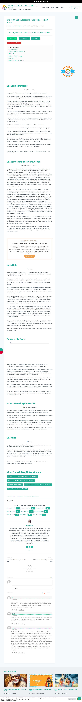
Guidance (66, 5)
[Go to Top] (79, 698)
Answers (66, 6)
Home (43, 7)
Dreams (66, 7)
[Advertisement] (29, 72)
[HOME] (7, 26)
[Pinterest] (43, 1)
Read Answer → (30, 256)
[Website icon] (29, 547)
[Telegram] (45, 1)
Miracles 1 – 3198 (12, 38)
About (47, 7)
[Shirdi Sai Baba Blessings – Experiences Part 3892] (15, 680)
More (62, 7)
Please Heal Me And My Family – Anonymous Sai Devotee (21, 480)
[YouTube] (47, 1)
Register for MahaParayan (14, 42)
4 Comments (64, 693)
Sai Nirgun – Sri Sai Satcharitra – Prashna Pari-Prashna (29, 33)
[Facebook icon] (27, 547)
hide (19, 47)
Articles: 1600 (29, 549)
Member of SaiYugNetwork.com (31, 496)
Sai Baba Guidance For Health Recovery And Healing (30, 243)
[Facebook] (34, 1)
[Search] (69, 7)
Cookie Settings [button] (72, 699)
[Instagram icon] (32, 547)
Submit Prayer (36, 38)
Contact (66, 11)
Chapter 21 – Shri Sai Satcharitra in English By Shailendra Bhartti (22, 476)
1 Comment (13, 693)
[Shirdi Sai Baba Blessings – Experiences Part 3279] (41, 680)
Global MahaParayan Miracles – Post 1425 (17, 488)
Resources (66, 3)
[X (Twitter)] (40, 1)
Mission (52, 7)
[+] (16, 588)
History (57, 7)
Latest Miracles (66, 9)
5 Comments (41, 693)
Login (51, 576)
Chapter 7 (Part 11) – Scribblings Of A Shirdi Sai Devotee (38, 484)
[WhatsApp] (36, 1)
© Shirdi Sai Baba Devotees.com (15, 496)
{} (15, 588)
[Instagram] (38, 1)
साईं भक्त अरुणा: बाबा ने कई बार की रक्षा (14, 484)
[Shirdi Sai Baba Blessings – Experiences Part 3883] (66, 680)
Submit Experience (75, 7)
